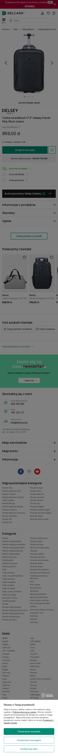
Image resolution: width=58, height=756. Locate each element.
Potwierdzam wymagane (29, 740)
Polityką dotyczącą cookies (24, 712)
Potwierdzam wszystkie (29, 731)
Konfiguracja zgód (29, 749)
